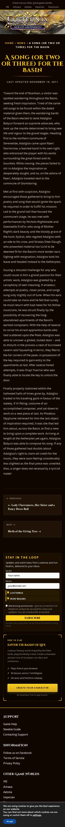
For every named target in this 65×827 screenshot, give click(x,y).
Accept (9, 821)
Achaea (17, 6)
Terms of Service (13, 758)
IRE (7, 6)
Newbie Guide (12, 729)
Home (9, 43)
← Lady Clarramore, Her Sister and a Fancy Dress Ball (31, 507)
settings (37, 815)
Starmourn (53, 6)
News (21, 43)
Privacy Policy (11, 763)
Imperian (39, 6)
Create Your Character (32, 687)
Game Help (10, 724)
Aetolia (28, 6)
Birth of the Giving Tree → (24, 531)
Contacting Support (15, 734)
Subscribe (32, 618)
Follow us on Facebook (17, 753)
